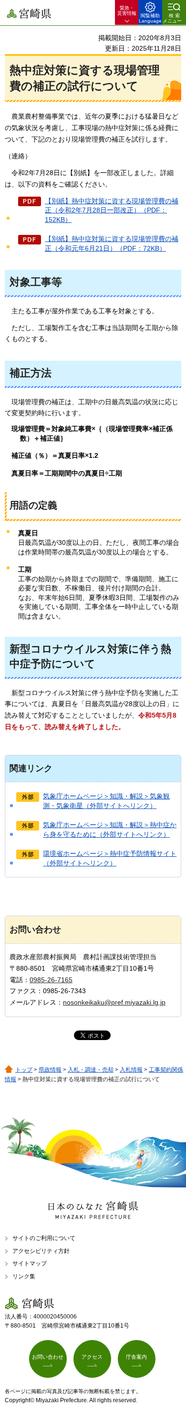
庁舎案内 (136, 1357)
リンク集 (23, 1276)
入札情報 (131, 1069)
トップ (23, 1069)
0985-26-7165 (51, 980)
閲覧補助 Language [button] (150, 18)
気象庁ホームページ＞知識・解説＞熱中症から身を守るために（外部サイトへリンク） (109, 829)
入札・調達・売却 (91, 1069)
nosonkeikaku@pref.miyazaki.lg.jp (114, 1002)
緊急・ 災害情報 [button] (126, 10)
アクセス (92, 1357)
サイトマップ (29, 1263)
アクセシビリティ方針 (41, 1251)
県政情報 (50, 1069)
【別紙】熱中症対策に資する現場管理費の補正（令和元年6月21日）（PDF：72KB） (111, 243)
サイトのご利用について (43, 1238)
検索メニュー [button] (172, 18)
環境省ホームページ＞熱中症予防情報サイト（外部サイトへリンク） (109, 858)
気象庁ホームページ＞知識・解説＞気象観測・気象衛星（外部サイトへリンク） (106, 800)
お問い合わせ (47, 1357)
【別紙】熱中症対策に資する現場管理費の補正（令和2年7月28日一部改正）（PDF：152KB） (111, 210)
